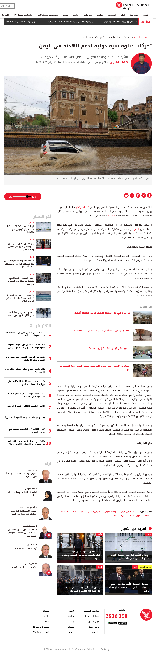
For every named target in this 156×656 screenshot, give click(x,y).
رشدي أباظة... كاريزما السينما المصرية (25, 417)
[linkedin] (113, 616)
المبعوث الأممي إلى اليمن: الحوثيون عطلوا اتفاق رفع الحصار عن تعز (94, 368)
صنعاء (146, 515)
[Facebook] (126, 616)
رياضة (76, 15)
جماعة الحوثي (110, 511)
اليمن (136, 229)
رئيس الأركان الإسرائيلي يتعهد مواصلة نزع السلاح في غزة (86, 21)
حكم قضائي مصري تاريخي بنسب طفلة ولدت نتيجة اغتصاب (25, 334)
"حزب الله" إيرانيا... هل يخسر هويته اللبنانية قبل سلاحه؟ (26, 395)
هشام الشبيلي (118, 62)
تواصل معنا (94, 627)
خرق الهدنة (135, 515)
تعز (82, 511)
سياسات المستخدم (90, 611)
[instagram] (120, 616)
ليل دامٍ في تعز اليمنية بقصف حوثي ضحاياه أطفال (102, 313)
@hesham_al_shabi (75, 62)
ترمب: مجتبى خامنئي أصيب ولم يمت (26, 406)
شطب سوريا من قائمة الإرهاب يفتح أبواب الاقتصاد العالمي (26, 382)
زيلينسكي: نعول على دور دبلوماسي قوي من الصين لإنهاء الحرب (81, 555)
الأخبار (146, 15)
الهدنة (111, 215)
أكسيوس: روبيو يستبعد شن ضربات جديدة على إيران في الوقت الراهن (19, 298)
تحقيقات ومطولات (48, 15)
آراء (123, 15)
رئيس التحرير (93, 621)
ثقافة (100, 15)
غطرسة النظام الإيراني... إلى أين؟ (22, 493)
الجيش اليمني (94, 511)
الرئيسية (147, 37)
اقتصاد (112, 15)
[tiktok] (110, 616)
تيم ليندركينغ (82, 207)
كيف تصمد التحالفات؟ (26, 548)
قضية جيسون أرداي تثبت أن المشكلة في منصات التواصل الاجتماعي (22, 533)
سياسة (134, 15)
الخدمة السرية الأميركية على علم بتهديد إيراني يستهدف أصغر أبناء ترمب (129, 587)
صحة (65, 15)
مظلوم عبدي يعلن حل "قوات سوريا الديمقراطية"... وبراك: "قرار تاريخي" (26, 346)
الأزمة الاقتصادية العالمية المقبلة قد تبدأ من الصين (24, 512)
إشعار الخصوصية (92, 616)
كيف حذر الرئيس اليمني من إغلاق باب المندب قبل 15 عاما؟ (25, 358)
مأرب (74, 511)
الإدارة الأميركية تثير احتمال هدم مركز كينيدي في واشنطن (130, 556)
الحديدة (64, 511)
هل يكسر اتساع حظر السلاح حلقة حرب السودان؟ (24, 370)
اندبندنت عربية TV (23, 15)
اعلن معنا (95, 632)
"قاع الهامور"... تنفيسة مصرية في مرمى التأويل (26, 430)
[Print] (126, 195)
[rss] (107, 616)
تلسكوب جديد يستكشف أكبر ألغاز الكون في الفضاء (20, 314)
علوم (32, 308)
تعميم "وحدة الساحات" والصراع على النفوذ (21, 475)
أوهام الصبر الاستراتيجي (24, 567)
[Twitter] (123, 616)
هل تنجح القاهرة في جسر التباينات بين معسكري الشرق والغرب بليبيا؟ (26, 442)
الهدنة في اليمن (128, 511)
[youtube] (116, 616)
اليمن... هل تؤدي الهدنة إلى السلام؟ (109, 348)
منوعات (88, 15)
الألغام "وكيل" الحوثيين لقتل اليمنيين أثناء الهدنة (102, 331)
